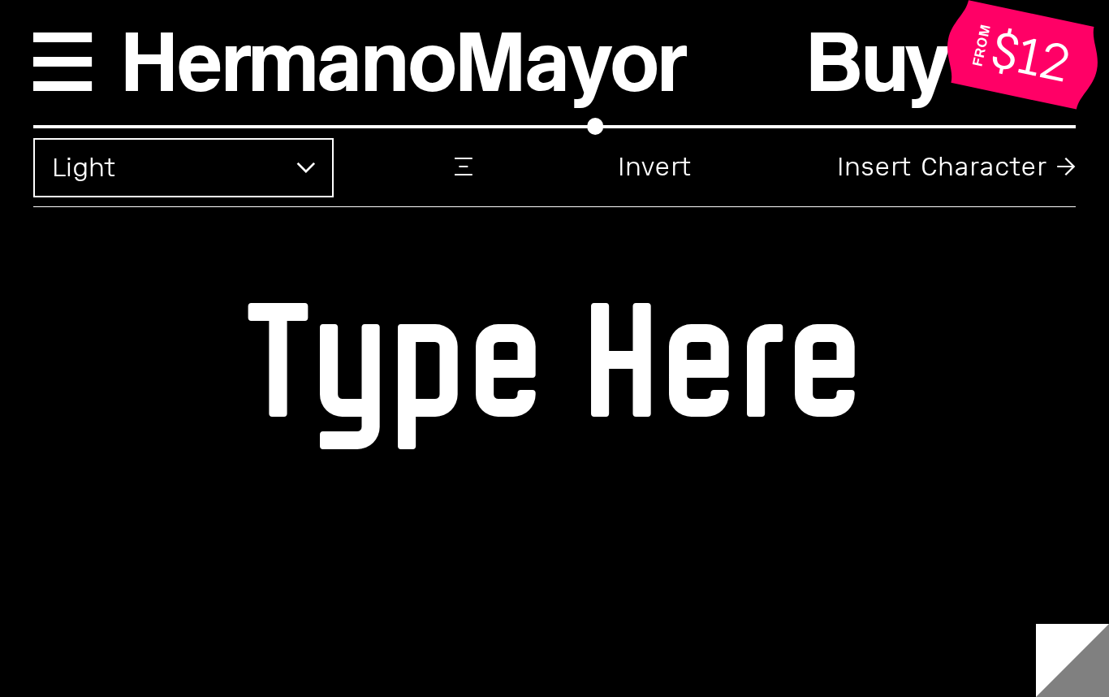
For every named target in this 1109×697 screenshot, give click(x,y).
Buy (876, 62)
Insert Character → (956, 167)
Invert (654, 167)
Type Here (554, 355)
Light (83, 168)
